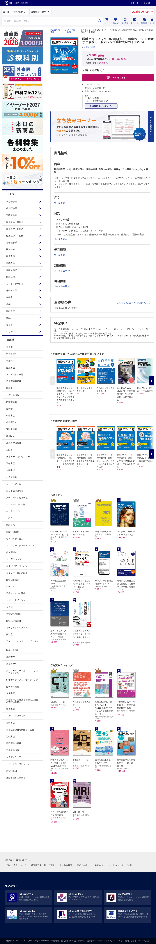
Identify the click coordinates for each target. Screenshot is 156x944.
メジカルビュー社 (14, 374)
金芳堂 (9, 408)
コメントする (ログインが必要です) (132, 303)
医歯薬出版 (11, 402)
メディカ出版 (12, 395)
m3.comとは (143, 941)
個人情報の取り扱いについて (73, 941)
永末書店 (10, 693)
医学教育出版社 (13, 621)
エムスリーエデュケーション (20, 545)
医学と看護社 (12, 650)
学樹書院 (10, 657)
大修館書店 (11, 771)
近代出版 (10, 736)
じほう (9, 518)
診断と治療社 (12, 532)
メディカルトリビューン (18, 764)
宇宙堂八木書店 (13, 614)
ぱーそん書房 (12, 686)
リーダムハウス (13, 559)
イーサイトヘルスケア (17, 627)
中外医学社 (11, 354)
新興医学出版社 (13, 443)
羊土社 (9, 361)
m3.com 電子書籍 (56, 31)
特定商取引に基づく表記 (43, 865)
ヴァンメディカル (14, 538)
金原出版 (10, 367)
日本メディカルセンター (18, 456)
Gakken (10, 436)
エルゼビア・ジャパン (17, 566)
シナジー (10, 607)
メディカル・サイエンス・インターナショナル (22, 672)
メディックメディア (15, 716)
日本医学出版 (12, 750)
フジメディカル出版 (15, 504)
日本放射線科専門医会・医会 (20, 729)
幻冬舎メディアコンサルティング (22, 679)
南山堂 (9, 388)
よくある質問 (65, 865)
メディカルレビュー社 (17, 497)
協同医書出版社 (13, 743)
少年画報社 (11, 552)
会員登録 (145, 3)
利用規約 (55, 941)
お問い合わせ (130, 941)
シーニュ (10, 586)
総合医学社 (11, 422)
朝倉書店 (10, 709)
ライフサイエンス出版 (17, 573)
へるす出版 (11, 477)
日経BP (9, 450)
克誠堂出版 (11, 429)
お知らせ (99, 865)
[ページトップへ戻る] (147, 939)
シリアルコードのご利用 (120, 865)
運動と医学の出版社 (15, 777)
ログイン (134, 3)
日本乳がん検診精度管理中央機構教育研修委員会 (22, 701)
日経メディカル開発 (15, 593)
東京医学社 (11, 664)
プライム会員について (15, 865)
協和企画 (10, 525)
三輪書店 (10, 463)
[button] (151, 380)
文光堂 (9, 347)
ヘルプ (120, 941)
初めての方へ (83, 865)
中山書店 (10, 415)
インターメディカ (14, 511)
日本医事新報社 (13, 381)
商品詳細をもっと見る (99, 106)
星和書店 (10, 723)
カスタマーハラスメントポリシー (101, 941)
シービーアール (13, 484)
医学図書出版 (12, 579)
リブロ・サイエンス (15, 600)
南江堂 (9, 634)
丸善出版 (10, 470)
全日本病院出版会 (14, 491)
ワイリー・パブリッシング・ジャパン (22, 642)
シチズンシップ (13, 757)
